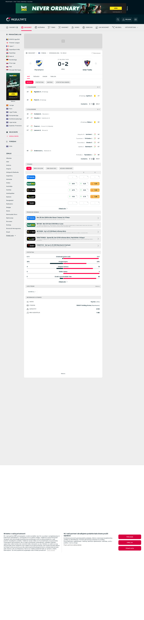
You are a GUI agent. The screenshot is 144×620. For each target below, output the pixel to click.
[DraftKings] (31, 196)
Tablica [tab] (53, 76)
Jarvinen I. (89, 134)
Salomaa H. (88, 147)
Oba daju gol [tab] (51, 168)
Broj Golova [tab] (38, 168)
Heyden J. (37, 118)
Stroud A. (45, 130)
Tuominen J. (80, 138)
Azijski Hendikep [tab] (66, 168)
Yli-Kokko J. (88, 138)
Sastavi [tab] (50, 82)
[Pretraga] (118, 19)
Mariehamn (39, 70)
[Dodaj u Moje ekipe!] (30, 63)
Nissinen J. (45, 114)
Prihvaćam (129, 537)
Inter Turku (87, 70)
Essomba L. (81, 142)
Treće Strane (51, 550)
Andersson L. (38, 151)
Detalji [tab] (29, 82)
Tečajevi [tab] (36, 76)
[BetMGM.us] (31, 190)
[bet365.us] (31, 184)
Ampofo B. (81, 134)
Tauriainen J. (88, 155)
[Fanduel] (31, 177)
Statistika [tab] (39, 82)
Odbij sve (130, 542)
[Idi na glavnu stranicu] (22, 19)
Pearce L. (37, 126)
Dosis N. (44, 126)
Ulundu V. (89, 142)
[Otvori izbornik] (135, 19)
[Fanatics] (31, 203)
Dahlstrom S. (46, 118)
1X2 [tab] (29, 168)
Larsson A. (37, 130)
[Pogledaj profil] (39, 63)
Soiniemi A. (37, 114)
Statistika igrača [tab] (62, 82)
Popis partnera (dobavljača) (72, 545)
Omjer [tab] (45, 76)
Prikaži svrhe (130, 548)
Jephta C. (81, 147)
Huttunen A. (47, 151)
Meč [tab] (28, 76)
